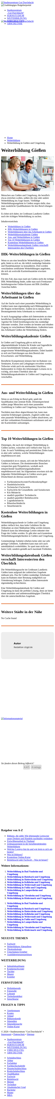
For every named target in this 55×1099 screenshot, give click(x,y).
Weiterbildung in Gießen (19, 226)
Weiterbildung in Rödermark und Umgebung (29, 898)
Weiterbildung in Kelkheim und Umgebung (28, 882)
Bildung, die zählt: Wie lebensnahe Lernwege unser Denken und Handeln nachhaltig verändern (30, 837)
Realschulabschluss (16, 1071)
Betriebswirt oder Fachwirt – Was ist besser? (27, 860)
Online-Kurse (13, 1026)
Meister (10, 1082)
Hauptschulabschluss (16, 1068)
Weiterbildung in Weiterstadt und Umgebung (29, 885)
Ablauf (10, 1016)
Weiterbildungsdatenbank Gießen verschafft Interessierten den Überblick (28, 246)
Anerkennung (13, 1010)
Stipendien (12, 1021)
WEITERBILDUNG (17, 18)
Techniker (11, 1084)
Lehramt (11, 993)
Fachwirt (11, 944)
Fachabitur (12, 1063)
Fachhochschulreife (16, 1066)
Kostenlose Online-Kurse (19, 857)
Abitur (10, 1060)
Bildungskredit (14, 1018)
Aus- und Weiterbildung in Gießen (24, 237)
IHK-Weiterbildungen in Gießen (23, 229)
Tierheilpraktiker (14, 996)
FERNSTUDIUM (15, 15)
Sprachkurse (12, 999)
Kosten (10, 1013)
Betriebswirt (12, 1079)
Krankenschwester (15, 969)
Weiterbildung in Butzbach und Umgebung (28, 877)
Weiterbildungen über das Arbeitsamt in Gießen (30, 232)
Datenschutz (19, 1034)
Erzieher (11, 977)
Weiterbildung (13, 140)
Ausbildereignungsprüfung (19, 954)
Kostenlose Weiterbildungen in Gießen (26, 242)
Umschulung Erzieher (17, 952)
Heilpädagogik (14, 988)
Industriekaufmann (15, 966)
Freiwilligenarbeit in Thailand (20, 841)
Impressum (6, 1034)
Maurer (10, 974)
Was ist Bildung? (15, 854)
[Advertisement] (27, 50)
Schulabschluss (14, 1058)
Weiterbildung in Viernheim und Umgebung (29, 895)
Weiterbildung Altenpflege (19, 946)
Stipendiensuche (14, 1024)
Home (10, 137)
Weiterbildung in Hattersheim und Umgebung (30, 879)
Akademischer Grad (16, 1087)
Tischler (10, 971)
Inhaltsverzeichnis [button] (9, 221)
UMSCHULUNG (15, 1050)
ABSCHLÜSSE (14, 1052)
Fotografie (12, 991)
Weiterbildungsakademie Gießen (23, 234)
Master (10, 1092)
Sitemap (30, 1034)
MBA (9, 1095)
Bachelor (11, 1090)
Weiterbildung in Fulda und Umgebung (26, 887)
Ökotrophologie (14, 949)
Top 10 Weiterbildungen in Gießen (24, 240)
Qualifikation (13, 1074)
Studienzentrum (15, 11)
